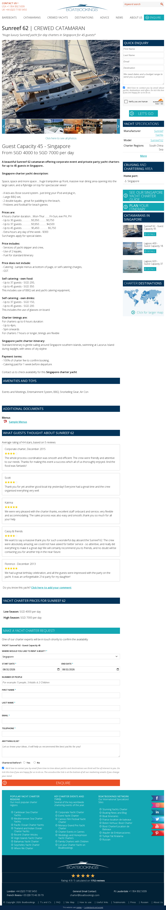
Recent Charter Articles (26, 834)
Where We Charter (23, 848)
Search (162, 4)
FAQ (58, 902)
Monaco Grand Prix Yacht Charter (71, 827)
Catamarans (32, 17)
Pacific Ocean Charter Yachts (29, 824)
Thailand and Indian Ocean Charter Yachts (28, 830)
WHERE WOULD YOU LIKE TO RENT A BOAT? (24, 651)
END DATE (67, 663)
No (38, 762)
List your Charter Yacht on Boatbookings (71, 846)
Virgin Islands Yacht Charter (28, 838)
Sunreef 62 (157, 140)
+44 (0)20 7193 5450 (16, 9)
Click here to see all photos (61, 138)
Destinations (84, 17)
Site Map (69, 902)
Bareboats (9, 17)
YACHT (5, 645)
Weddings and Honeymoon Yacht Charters (72, 837)
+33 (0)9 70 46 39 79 (32, 895)
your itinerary (138, 207)
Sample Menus (18, 422)
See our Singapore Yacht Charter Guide (146, 195)
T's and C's (45, 902)
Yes (28, 762)
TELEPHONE (9, 728)
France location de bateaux (116, 819)
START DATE (9, 663)
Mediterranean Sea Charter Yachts (28, 820)
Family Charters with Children (73, 841)
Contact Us (9, 3)
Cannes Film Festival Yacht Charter (72, 821)
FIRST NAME (9, 689)
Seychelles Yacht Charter (27, 844)
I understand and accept (93, 907)
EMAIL (6, 715)
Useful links (102, 902)
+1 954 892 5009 (15, 6)
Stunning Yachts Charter (114, 809)
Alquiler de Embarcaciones (116, 832)
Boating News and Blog (114, 812)
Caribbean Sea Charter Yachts (26, 814)
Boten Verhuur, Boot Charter (117, 822)
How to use (85, 902)
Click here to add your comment (51, 587)
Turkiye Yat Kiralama (112, 836)
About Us (136, 17)
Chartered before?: (12, 762)
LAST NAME (8, 702)
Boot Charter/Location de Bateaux (115, 828)
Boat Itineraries (110, 816)
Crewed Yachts (57, 17)
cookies (79, 907)
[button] (6, 79)
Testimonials (119, 902)
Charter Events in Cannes (71, 831)
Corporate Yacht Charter (71, 812)
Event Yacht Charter (68, 815)
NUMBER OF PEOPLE (12, 677)
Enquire (155, 17)
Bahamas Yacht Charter (26, 841)
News (119, 17)
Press (133, 902)
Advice (104, 17)
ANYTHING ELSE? (10, 741)
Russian (106, 839)
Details (151, 234)
